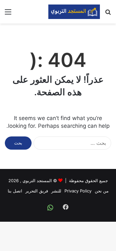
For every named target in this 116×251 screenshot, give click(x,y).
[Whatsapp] (50, 207)
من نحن (102, 190)
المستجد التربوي (37, 180)
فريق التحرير (36, 190)
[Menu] (8, 14)
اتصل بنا (15, 190)
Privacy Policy (78, 190)
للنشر (56, 190)
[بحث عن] (108, 14)
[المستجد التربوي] (74, 12)
